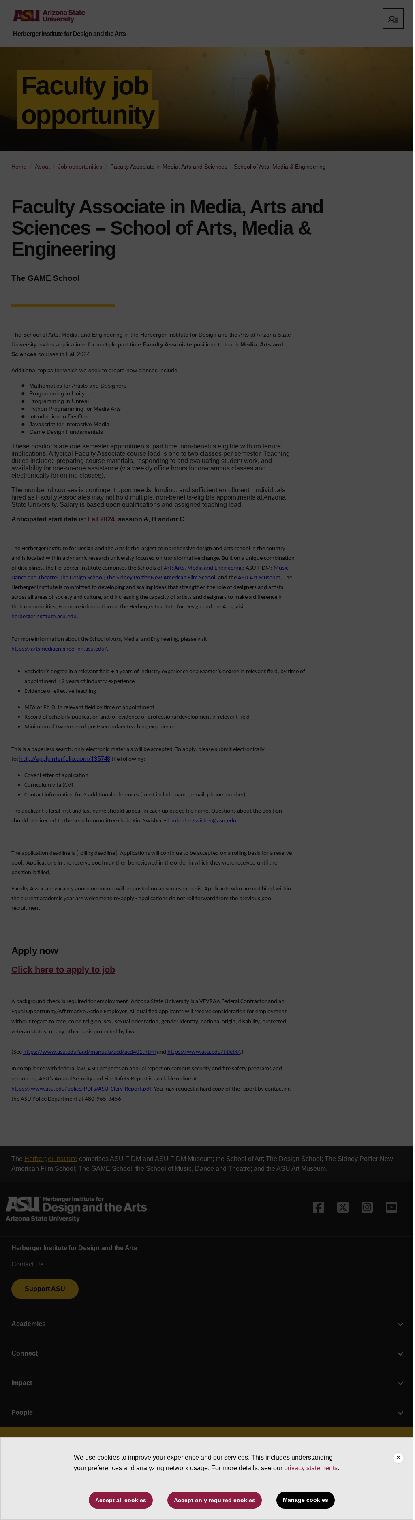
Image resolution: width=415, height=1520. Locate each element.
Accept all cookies (120, 1500)
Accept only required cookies (214, 1500)
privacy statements (311, 1467)
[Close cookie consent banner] (398, 1458)
